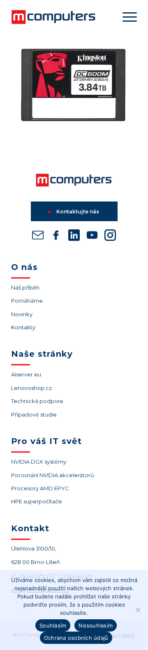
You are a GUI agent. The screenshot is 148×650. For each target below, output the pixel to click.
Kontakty (23, 327)
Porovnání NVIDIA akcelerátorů (52, 475)
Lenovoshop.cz (31, 388)
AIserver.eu (26, 374)
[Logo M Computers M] (61, 16)
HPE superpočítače (36, 501)
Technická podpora (37, 401)
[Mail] (38, 236)
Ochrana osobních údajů (76, 637)
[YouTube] (92, 236)
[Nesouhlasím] (138, 610)
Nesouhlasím (96, 625)
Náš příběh (25, 287)
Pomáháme (27, 300)
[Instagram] (110, 236)
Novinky (21, 314)
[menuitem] (125, 16)
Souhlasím (52, 625)
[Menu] (125, 16)
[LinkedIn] (74, 236)
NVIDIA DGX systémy (38, 461)
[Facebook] (56, 236)
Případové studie (34, 414)
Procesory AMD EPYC (40, 488)
